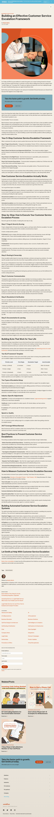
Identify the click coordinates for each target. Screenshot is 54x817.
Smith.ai (3, 670)
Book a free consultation (8, 561)
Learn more (18, 105)
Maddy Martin (6, 22)
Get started (8, 105)
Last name (4, 661)
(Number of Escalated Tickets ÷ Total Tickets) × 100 (23, 477)
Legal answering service (40, 398)
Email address (5, 650)
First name (4, 656)
